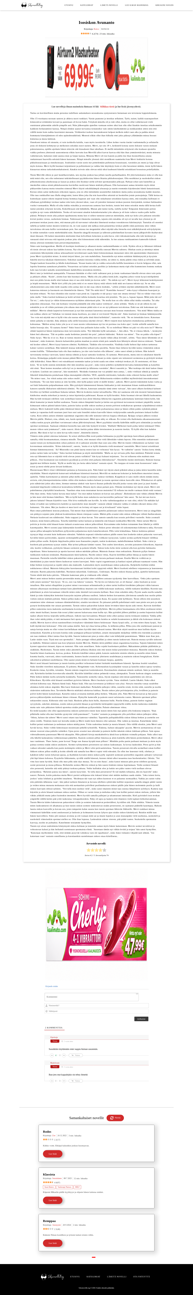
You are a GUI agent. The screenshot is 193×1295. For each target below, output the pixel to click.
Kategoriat (86, 5)
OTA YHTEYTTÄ (141, 1277)
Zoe (53, 1135)
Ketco (96, 29)
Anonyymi (56, 1225)
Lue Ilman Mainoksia (136, 5)
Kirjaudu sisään (165, 5)
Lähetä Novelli (109, 5)
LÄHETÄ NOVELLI (116, 1277)
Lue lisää (53, 1154)
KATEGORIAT (93, 1277)
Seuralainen (57, 1178)
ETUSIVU (75, 1277)
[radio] (89, 850)
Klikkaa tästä (107, 106)
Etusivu (69, 5)
